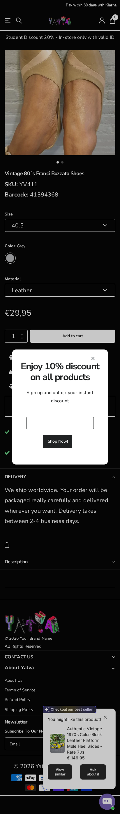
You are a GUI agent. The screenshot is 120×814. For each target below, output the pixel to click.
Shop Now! (58, 441)
